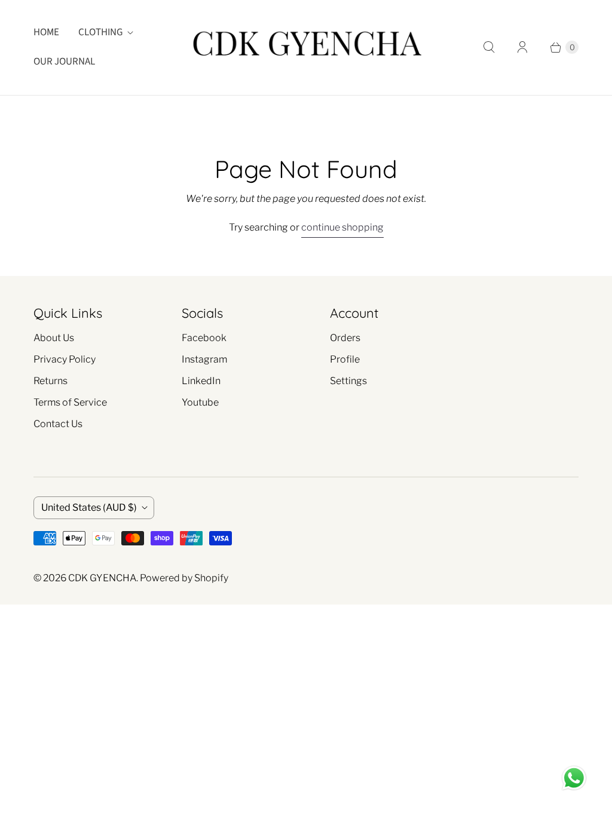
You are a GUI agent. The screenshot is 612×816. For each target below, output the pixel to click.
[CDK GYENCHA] (306, 47)
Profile (345, 359)
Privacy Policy (64, 359)
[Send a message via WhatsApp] (574, 778)
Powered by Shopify (184, 578)
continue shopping (342, 227)
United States (89, 507)
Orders (345, 337)
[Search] (489, 47)
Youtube (200, 402)
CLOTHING (100, 32)
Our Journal (64, 61)
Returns (50, 380)
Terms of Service (70, 402)
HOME (46, 32)
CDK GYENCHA (102, 578)
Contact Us (57, 424)
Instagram (204, 359)
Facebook (204, 337)
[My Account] (522, 47)
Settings (348, 380)
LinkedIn (201, 380)
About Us (53, 337)
